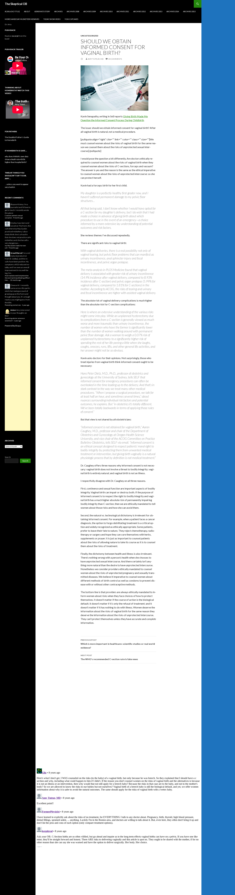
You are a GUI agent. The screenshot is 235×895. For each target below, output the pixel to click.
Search (8, 457)
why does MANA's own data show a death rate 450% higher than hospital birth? (16, 159)
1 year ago (25, 305)
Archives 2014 (172, 11)
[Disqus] (118, 716)
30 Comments (115, 59)
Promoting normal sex (13, 305)
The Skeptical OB (16, 4)
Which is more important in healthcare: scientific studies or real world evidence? (118, 644)
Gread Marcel (16, 253)
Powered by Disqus (13, 325)
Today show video (51, 19)
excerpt (15, 36)
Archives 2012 (139, 11)
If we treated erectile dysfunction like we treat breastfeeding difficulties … (17, 278)
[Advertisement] (17, 383)
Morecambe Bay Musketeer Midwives (22, 19)
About (27, 11)
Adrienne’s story (42, 11)
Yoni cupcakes (71, 19)
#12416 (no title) (12, 11)
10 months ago (15, 280)
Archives (58, 11)
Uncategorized (89, 36)
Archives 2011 (123, 11)
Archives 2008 (73, 11)
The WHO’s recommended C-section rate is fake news (109, 657)
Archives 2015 (189, 11)
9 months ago (18, 218)
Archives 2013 (156, 11)
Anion (13, 310)
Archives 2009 (89, 11)
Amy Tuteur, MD (95, 59)
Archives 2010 (106, 11)
